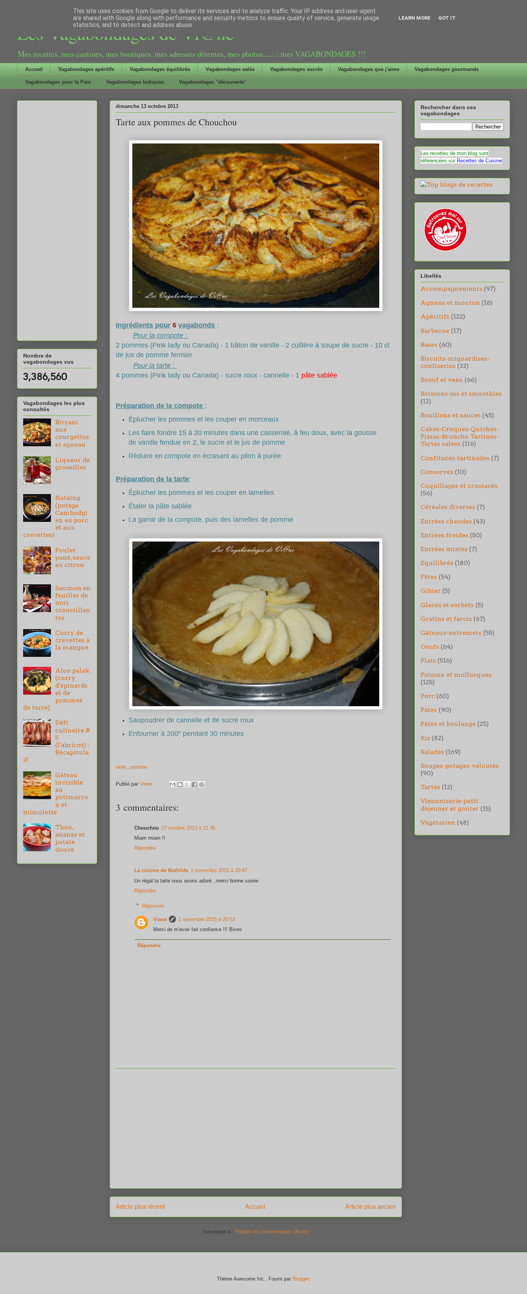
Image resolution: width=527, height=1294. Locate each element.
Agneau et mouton (450, 302)
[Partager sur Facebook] (194, 784)
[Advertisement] (256, 1129)
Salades (432, 752)
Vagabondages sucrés (296, 69)
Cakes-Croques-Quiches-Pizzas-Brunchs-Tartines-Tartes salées (460, 436)
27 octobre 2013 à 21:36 (188, 828)
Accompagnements (451, 288)
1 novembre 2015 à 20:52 (206, 919)
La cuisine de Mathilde (161, 870)
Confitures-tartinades (455, 458)
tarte (121, 767)
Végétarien (438, 822)
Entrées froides (444, 535)
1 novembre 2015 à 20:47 (219, 870)
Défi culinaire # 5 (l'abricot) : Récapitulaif (56, 741)
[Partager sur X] (187, 784)
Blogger (300, 1279)
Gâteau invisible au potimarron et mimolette (55, 793)
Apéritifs (435, 316)
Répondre (144, 848)
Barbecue (435, 330)
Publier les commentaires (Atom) (272, 1232)
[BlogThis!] (180, 784)
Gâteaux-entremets (451, 632)
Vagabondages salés (230, 69)
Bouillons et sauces (451, 415)
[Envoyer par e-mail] (172, 784)
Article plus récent (140, 1206)
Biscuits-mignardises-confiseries (455, 362)
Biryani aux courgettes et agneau (72, 433)
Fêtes (429, 576)
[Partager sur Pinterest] (202, 784)
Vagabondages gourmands (447, 69)
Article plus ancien (370, 1206)
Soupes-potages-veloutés (460, 765)
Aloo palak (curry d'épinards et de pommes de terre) (56, 689)
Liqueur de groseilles (72, 463)
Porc (428, 696)
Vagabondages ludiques (135, 82)
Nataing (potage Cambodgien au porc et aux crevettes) (55, 516)
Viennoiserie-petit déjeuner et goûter (450, 804)
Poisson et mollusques (456, 674)
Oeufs (430, 646)
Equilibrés (437, 563)
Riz (425, 738)
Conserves (437, 472)
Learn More (415, 18)
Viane (160, 919)
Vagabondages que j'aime (368, 69)
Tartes (430, 787)
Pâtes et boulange (448, 723)
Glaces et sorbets (447, 605)
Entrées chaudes (446, 521)
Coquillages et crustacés (459, 485)
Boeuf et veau (442, 379)
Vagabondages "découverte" (213, 82)
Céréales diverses (448, 507)
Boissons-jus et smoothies (461, 393)
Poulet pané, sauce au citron (72, 558)
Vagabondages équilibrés (160, 69)
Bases (429, 344)
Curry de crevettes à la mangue (72, 640)
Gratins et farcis (446, 619)
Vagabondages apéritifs (86, 69)
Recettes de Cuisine (479, 161)
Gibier (431, 590)
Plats (428, 660)
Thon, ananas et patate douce (70, 838)
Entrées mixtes (444, 549)
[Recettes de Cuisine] (445, 251)
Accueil (34, 69)
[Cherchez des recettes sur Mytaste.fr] (457, 184)
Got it (447, 18)
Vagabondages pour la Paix (58, 82)
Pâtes (429, 710)
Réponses (153, 905)
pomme (138, 767)
